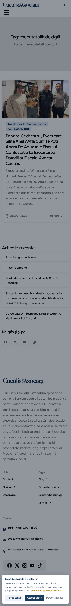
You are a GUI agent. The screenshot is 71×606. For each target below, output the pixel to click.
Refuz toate (14, 597)
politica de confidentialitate (46, 590)
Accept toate (34, 597)
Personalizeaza (54, 597)
